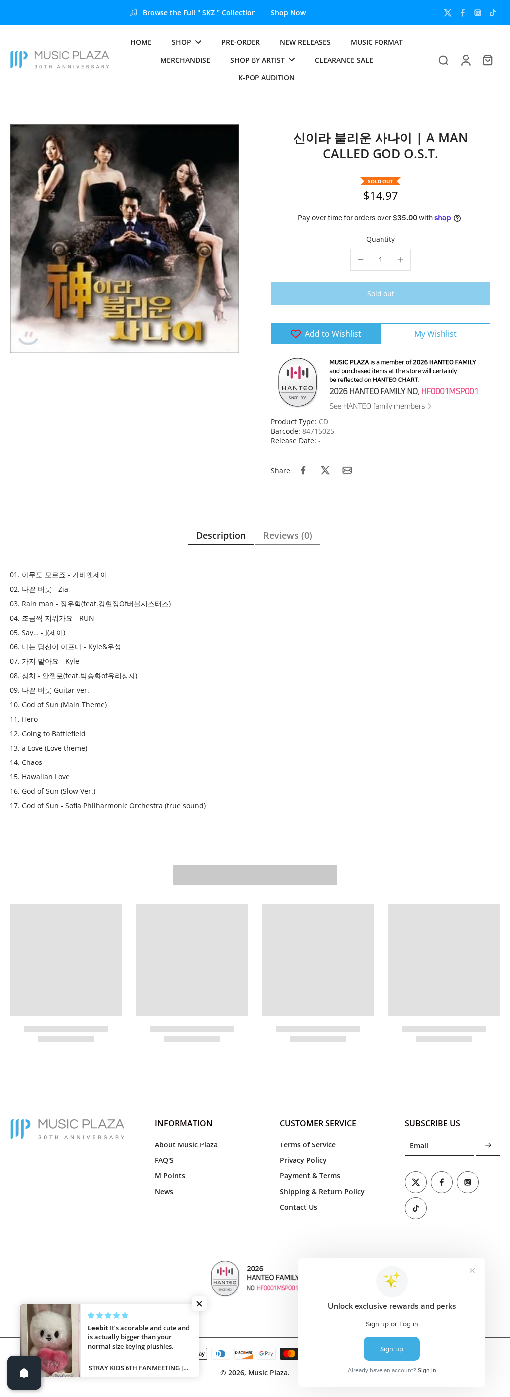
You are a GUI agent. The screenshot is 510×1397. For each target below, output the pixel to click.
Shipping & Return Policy (322, 1191)
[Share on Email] (347, 470)
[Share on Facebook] (303, 470)
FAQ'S (164, 1160)
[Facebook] (462, 13)
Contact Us (298, 1207)
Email (419, 1146)
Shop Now (288, 12)
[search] (443, 60)
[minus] (361, 259)
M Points (170, 1175)
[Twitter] (447, 13)
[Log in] (465, 59)
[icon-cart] (487, 60)
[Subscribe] (488, 1146)
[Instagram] (477, 13)
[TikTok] (492, 13)
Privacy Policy (303, 1160)
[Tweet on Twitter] (325, 470)
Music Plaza (268, 1372)
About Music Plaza (186, 1144)
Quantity (380, 239)
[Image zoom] (124, 238)
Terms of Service (308, 1144)
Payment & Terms (310, 1175)
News (164, 1191)
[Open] (24, 1373)
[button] (380, 293)
